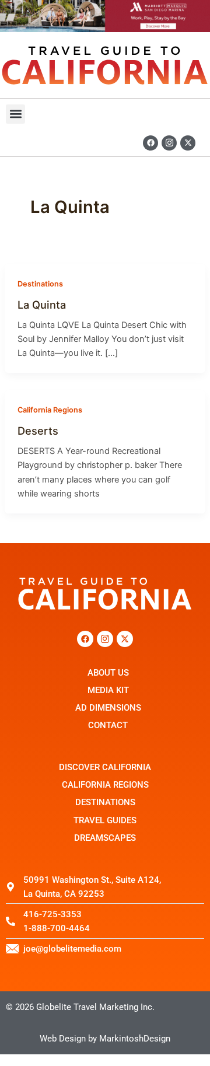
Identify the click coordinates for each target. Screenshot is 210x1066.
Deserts (38, 430)
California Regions (50, 410)
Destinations (40, 283)
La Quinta (42, 304)
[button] (15, 114)
